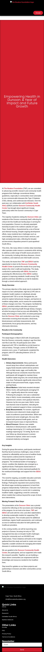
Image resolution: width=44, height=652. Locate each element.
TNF (23, 262)
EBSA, (26, 271)
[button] (2, 13)
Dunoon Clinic (33, 217)
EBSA (30, 262)
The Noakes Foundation (13, 188)
